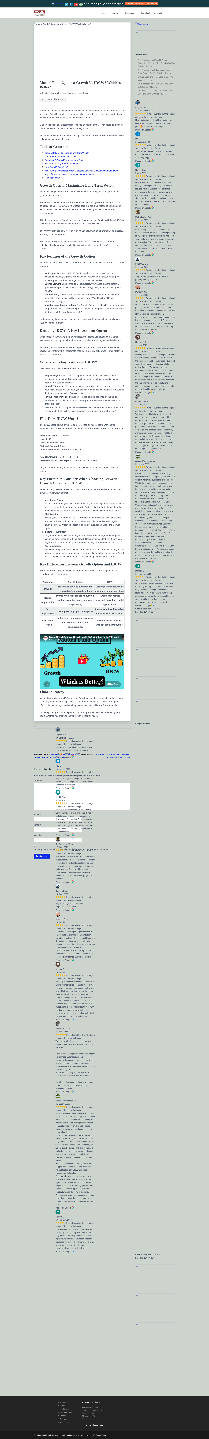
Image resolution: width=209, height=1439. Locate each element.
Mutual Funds (83, 93)
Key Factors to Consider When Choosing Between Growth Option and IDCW (81, 171)
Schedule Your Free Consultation (141, 4)
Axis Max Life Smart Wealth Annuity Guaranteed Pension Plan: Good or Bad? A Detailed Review (156, 63)
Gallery (62, 1406)
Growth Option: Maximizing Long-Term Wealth (67, 153)
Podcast (63, 1416)
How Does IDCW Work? (56, 167)
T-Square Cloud (100, 1435)
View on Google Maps (94, 1425)
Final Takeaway (52, 178)
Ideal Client (64, 1409)
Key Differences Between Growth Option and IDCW (69, 174)
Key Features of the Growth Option (61, 156)
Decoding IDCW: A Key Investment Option (65, 160)
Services (63, 1419)
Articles (63, 1402)
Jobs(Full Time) (66, 1412)
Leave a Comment (58, 93)
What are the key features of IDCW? (62, 163)
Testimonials (64, 1422)
